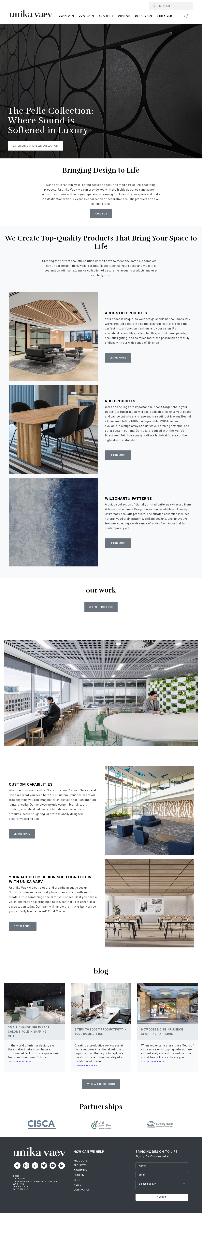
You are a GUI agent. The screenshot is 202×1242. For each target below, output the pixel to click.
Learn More (118, 357)
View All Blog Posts (101, 1084)
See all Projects (101, 607)
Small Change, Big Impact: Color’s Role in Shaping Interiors (29, 1032)
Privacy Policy (20, 1187)
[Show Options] (184, 1183)
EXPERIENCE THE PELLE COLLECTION (35, 145)
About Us (106, 16)
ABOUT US (101, 213)
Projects (86, 16)
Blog (77, 1179)
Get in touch (23, 926)
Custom (124, 16)
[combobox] (160, 1183)
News (77, 1184)
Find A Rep (164, 16)
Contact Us (82, 1189)
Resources (143, 16)
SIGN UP (161, 1197)
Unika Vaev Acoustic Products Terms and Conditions (35, 1182)
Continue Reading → (19, 1061)
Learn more (118, 455)
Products (81, 1160)
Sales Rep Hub (20, 1189)
